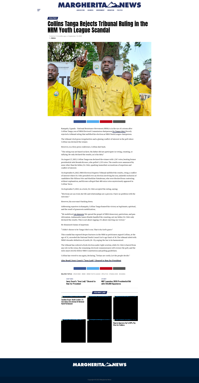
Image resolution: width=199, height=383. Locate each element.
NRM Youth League (93, 274)
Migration (110, 10)
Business (90, 10)
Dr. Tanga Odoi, (119, 131)
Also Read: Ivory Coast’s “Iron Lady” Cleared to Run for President (91, 260)
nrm (84, 274)
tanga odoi (114, 274)
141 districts (79, 214)
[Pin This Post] (106, 121)
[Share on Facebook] (80, 121)
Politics (120, 10)
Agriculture (81, 10)
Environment (100, 10)
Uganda (122, 274)
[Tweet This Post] (93, 121)
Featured (77, 274)
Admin (53, 38)
